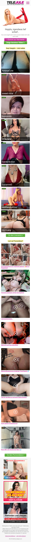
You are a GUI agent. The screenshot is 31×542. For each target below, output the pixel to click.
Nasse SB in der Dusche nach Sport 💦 (11, 449)
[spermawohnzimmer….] (15, 307)
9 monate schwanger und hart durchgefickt (12, 292)
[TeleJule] (15, 3)
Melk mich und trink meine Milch (9, 345)
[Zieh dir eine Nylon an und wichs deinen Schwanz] (15, 385)
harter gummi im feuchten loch (9, 423)
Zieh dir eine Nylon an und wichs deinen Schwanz (14, 397)
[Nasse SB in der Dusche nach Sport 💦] (15, 438)
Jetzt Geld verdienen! (21, 536)
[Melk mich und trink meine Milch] (15, 333)
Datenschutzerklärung (10, 536)
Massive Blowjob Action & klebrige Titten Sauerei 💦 (15, 371)
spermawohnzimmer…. (7, 319)
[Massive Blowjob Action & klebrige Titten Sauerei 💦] (15, 359)
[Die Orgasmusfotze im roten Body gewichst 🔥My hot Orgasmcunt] (15, 255)
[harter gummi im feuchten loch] (15, 412)
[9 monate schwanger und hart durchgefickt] (15, 281)
